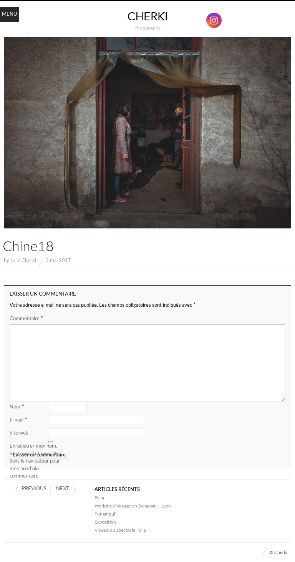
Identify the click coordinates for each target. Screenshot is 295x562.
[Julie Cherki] (147, 16)
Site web (19, 433)
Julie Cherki (23, 260)
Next (62, 488)
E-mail (18, 420)
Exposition (105, 522)
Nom (17, 406)
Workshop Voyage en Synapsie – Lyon (132, 506)
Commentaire (26, 318)
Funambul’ (105, 514)
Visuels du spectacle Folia (120, 530)
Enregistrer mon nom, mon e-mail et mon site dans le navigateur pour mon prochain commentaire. (35, 461)
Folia (99, 498)
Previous (34, 488)
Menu (9, 14)
